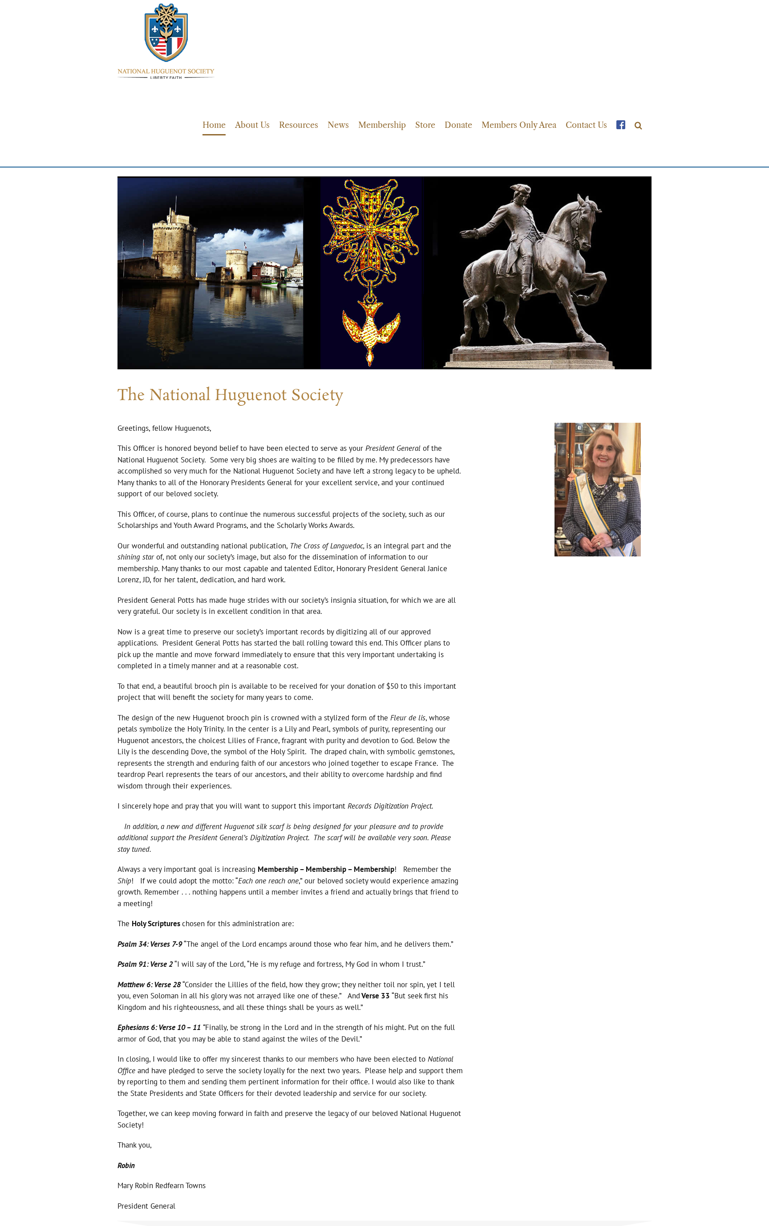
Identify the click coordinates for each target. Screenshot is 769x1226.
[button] (638, 125)
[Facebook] (620, 125)
